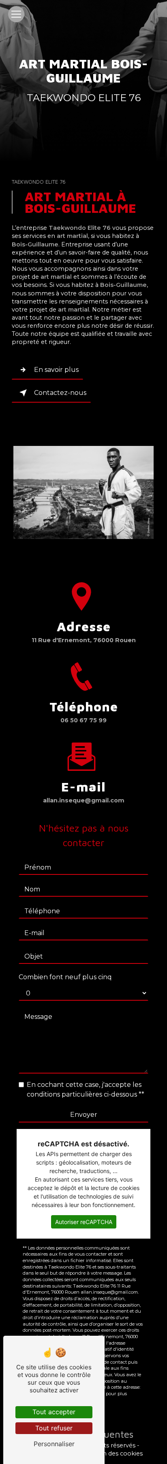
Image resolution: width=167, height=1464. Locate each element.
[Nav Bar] (16, 14)
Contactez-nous (60, 393)
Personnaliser (54, 1444)
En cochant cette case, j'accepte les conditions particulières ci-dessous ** (85, 1089)
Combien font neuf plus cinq (65, 977)
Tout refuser (54, 1428)
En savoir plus (56, 369)
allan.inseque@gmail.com (83, 800)
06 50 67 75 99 (83, 720)
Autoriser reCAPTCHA (83, 1221)
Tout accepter (53, 1412)
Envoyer (83, 1114)
